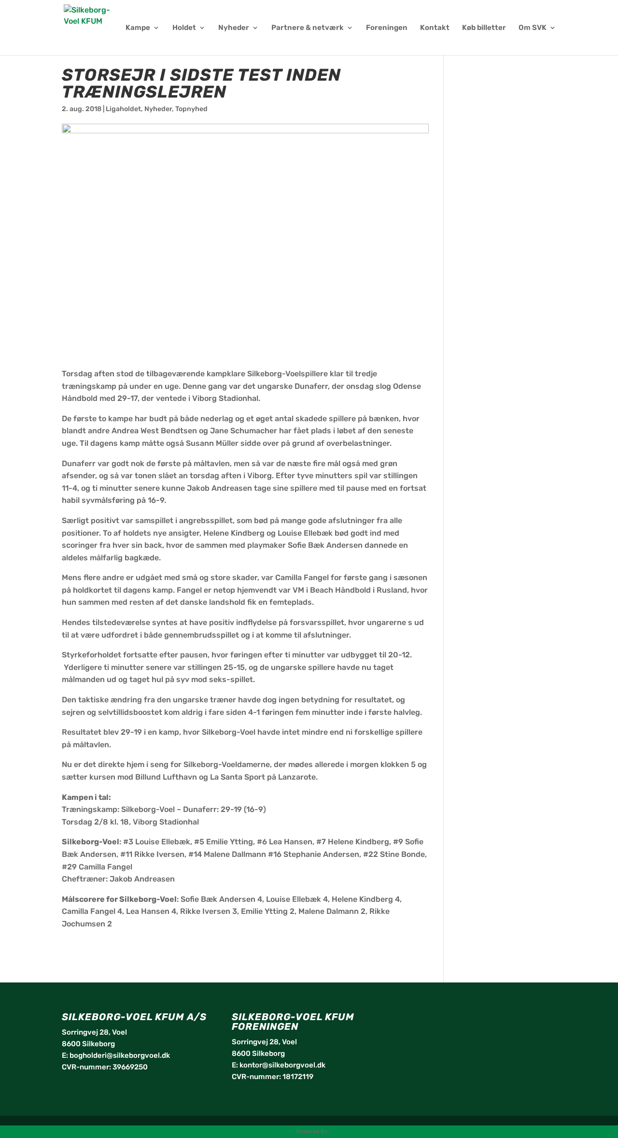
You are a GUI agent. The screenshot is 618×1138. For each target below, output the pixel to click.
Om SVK (533, 28)
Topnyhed (191, 109)
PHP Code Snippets (270, 1131)
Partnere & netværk (307, 28)
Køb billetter (484, 28)
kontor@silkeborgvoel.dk (282, 1065)
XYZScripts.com (352, 1131)
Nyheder (233, 28)
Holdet (184, 28)
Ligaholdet (123, 109)
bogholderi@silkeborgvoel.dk (120, 1055)
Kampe (138, 28)
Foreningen (386, 28)
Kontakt (434, 28)
